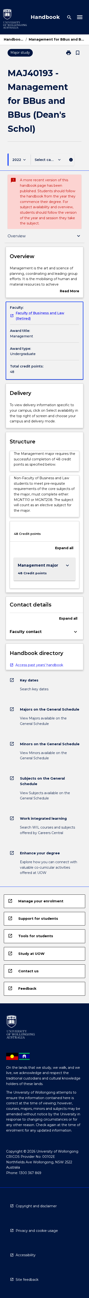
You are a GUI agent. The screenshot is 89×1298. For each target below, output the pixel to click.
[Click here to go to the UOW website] (15, 19)
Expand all (64, 548)
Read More (69, 291)
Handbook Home (14, 39)
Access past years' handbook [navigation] (39, 665)
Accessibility (26, 1255)
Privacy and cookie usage (37, 1231)
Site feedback (27, 1279)
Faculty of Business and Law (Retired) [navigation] (40, 316)
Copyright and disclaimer (36, 1206)
